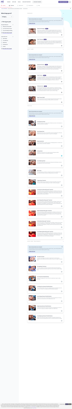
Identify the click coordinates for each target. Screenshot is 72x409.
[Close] (62, 18)
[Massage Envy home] (2, 2)
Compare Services (32, 23)
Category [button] (4, 16)
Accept (67, 404)
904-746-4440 (25, 8)
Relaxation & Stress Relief (7, 26)
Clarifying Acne (5, 44)
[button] (61, 35)
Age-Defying (5, 38)
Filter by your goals (6, 21)
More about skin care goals (7, 48)
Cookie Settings (62, 404)
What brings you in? (6, 13)
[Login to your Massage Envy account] (70, 1)
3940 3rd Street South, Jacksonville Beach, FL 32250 (15, 8)
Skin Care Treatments (34, 241)
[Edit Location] (70, 8)
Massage (30, 13)
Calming (4, 46)
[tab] (7, 25)
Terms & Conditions (33, 406)
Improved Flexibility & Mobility (7, 30)
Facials (29, 105)
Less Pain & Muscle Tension (7, 28)
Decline (70, 404)
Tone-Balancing (5, 40)
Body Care (30, 49)
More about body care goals (7, 32)
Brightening (5, 42)
